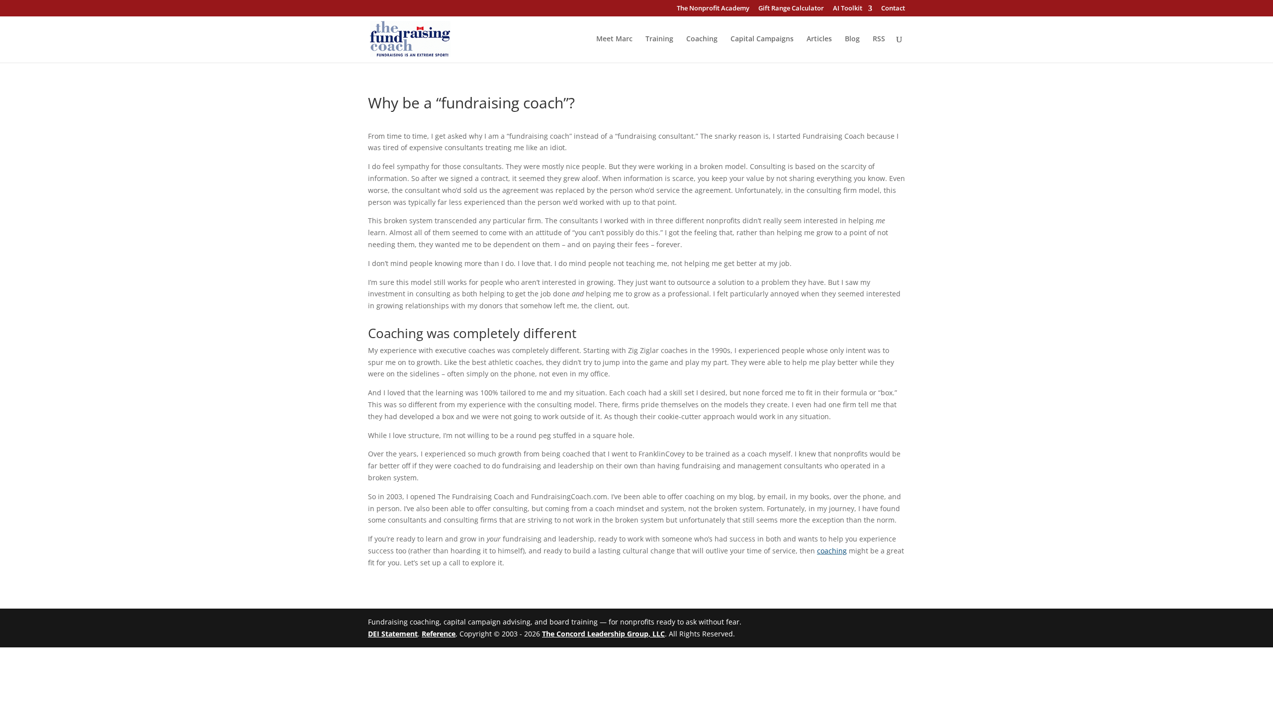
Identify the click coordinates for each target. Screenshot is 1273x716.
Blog (852, 39)
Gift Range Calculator (791, 8)
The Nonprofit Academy (713, 8)
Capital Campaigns (762, 39)
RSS (879, 39)
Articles (819, 39)
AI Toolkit (847, 8)
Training (659, 39)
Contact (893, 8)
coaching (832, 550)
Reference (438, 633)
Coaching (702, 39)
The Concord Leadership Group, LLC (603, 633)
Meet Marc (614, 39)
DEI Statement (393, 633)
